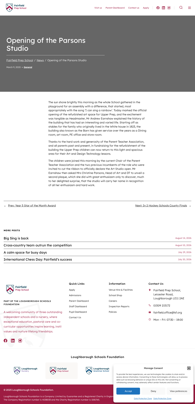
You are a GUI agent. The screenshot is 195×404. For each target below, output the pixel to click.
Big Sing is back (16, 238)
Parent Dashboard (115, 7)
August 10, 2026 (183, 245)
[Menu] (189, 8)
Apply (146, 7)
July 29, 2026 (184, 252)
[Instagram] (168, 7)
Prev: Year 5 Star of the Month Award (32, 205)
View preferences (178, 391)
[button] (188, 368)
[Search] (181, 7)
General (28, 67)
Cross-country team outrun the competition (38, 245)
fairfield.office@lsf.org (167, 312)
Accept (128, 391)
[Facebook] (158, 7)
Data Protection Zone (143, 398)
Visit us (98, 7)
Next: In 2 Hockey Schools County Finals (161, 205)
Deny (153, 391)
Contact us (133, 7)
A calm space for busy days (25, 252)
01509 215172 (161, 305)
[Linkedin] (163, 7)
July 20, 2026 (184, 259)
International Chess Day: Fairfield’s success (38, 259)
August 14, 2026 (183, 238)
